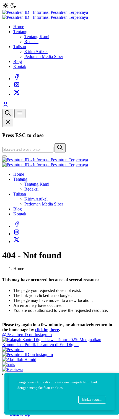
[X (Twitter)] (16, 94)
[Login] (5, 106)
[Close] (7, 122)
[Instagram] (16, 86)
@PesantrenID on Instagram (27, 334)
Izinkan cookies (93, 400)
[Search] (7, 113)
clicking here (47, 329)
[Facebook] (16, 78)
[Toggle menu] (19, 113)
